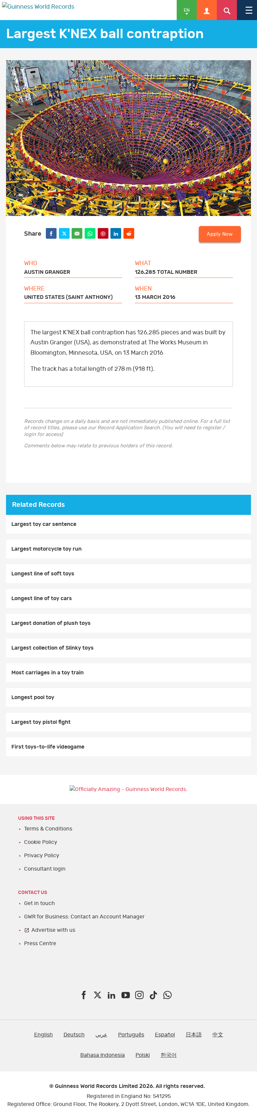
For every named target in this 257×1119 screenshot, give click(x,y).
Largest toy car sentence (43, 524)
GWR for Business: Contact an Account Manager (84, 916)
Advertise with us (53, 930)
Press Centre (40, 943)
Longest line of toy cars (41, 598)
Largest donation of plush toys (51, 623)
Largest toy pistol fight (41, 722)
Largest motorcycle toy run (46, 549)
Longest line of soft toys (42, 573)
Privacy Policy (41, 855)
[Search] (227, 10)
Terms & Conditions (48, 828)
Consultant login (45, 869)
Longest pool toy (32, 697)
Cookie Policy (40, 842)
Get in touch (39, 903)
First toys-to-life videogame (47, 747)
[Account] (207, 10)
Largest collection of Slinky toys (52, 648)
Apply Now (220, 234)
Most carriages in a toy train (47, 672)
